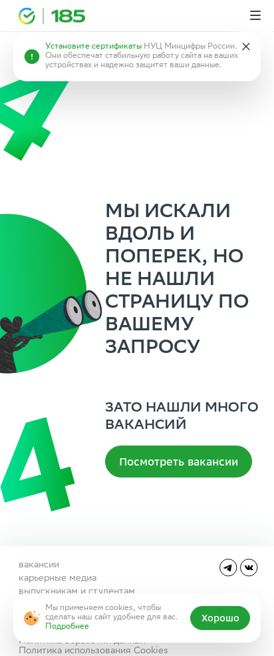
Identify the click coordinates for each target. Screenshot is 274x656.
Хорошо (220, 618)
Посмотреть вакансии (178, 461)
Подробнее (67, 627)
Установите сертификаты (93, 47)
